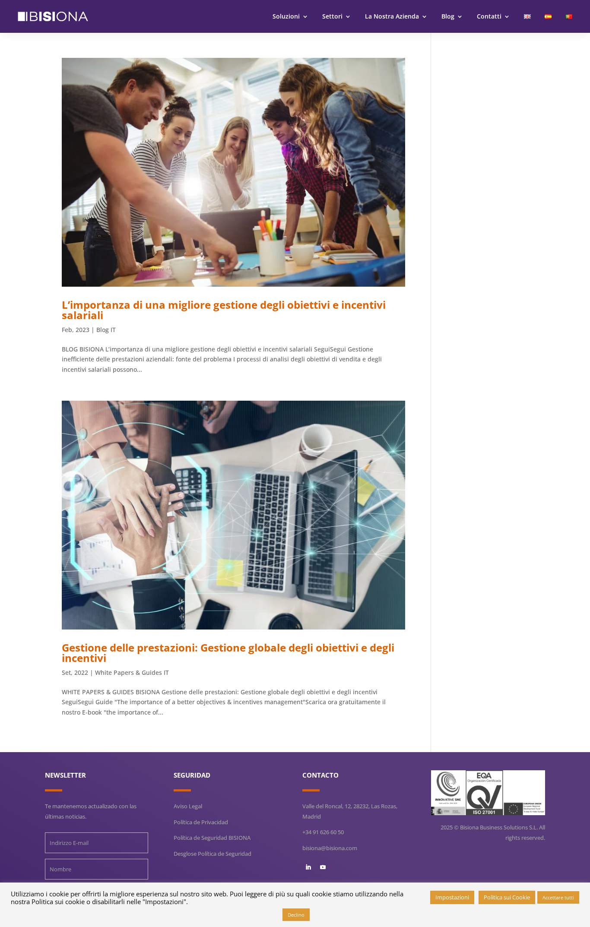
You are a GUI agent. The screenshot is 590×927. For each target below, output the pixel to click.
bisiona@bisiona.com (329, 848)
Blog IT (106, 330)
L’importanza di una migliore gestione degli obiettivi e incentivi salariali (224, 309)
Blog (447, 16)
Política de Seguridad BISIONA (212, 838)
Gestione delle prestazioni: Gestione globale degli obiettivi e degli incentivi (228, 652)
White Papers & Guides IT (132, 672)
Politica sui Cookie (507, 897)
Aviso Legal (188, 806)
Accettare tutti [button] (558, 897)
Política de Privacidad (201, 822)
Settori (332, 16)
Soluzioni (286, 16)
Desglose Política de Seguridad (212, 853)
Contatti (489, 16)
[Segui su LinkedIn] (308, 867)
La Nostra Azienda (392, 16)
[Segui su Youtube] (322, 867)
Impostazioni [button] (452, 897)
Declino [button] (296, 914)
